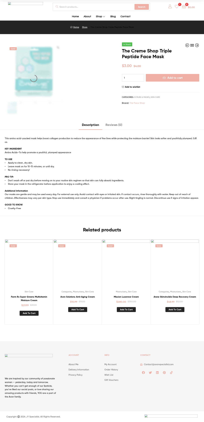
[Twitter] (150, 372)
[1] (177, 6)
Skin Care (155, 97)
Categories (67, 291)
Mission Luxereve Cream (126, 296)
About (87, 16)
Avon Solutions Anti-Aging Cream (77, 296)
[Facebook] (143, 372)
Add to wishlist (132, 86)
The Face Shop (137, 103)
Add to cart (175, 78)
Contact (125, 16)
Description (90, 125)
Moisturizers (78, 291)
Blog (113, 16)
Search (141, 6)
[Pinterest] (164, 372)
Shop (99, 16)
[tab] (90, 126)
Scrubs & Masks (142, 97)
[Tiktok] (171, 372)
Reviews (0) (114, 125)
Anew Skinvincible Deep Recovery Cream (175, 296)
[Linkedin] (157, 372)
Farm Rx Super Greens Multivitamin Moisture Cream (29, 298)
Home (75, 16)
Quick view (33, 266)
